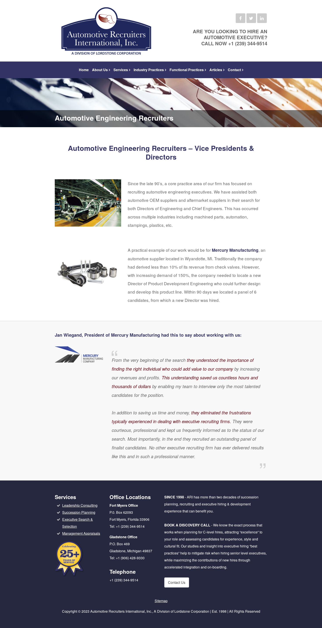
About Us (100, 69)
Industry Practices (149, 69)
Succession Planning (78, 512)
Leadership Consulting (79, 505)
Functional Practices (187, 69)
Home (84, 69)
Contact (234, 69)
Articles (215, 69)
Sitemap (161, 600)
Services (120, 69)
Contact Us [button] (176, 582)
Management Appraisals (81, 533)
